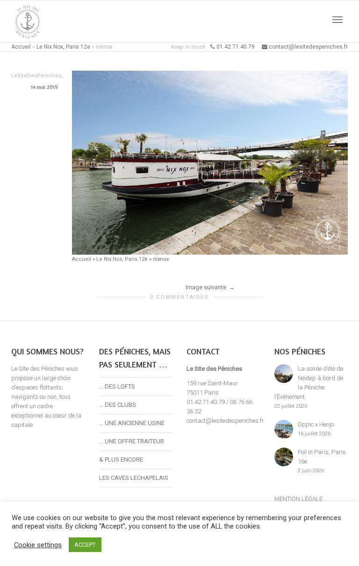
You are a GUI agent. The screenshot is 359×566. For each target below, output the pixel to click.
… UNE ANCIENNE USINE (132, 422)
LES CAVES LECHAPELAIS (133, 477)
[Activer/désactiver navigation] (337, 20)
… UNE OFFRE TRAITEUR (131, 441)
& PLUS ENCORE (121, 459)
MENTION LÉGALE (298, 498)
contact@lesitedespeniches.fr (225, 420)
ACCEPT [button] (85, 544)
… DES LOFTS (117, 386)
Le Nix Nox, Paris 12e (63, 47)
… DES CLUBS (117, 404)
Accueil (21, 47)
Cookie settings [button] (38, 545)
